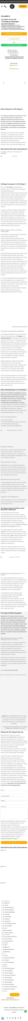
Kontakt (23, 6)
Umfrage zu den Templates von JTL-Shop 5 (15, 728)
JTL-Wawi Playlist (7, 970)
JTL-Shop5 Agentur (8, 907)
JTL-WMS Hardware (8, 962)
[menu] (2, 6)
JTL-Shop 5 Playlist (8, 973)
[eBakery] (12, 6)
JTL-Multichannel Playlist (10, 986)
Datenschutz (8, 1009)
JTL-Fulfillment (7, 916)
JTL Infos (3, 953)
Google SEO (6, 947)
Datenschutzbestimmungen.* (9, 838)
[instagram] (9, 1017)
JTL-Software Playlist (8, 968)
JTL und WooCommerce (10, 936)
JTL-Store (12, 716)
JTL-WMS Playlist (7, 982)
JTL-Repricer (6, 919)
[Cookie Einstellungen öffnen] (2, 1019)
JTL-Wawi (10, 151)
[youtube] (15, 1017)
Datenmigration (7, 930)
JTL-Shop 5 (6, 960)
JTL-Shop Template (8, 909)
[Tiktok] (20, 1017)
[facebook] (7, 1017)
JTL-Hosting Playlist (8, 980)
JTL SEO (5, 944)
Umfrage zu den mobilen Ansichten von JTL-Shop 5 (15, 726)
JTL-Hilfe (5, 955)
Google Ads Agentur (8, 949)
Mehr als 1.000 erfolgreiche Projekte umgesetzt (14, 1)
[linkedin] (12, 1017)
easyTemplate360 (6, 338)
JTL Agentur (6, 903)
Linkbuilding (6, 951)
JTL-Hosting (16, 151)
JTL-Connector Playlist (9, 975)
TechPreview (12, 737)
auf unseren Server (20, 781)
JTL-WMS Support (8, 932)
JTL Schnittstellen (5, 934)
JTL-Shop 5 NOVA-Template (10, 670)
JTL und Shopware (8, 941)
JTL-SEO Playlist (7, 977)
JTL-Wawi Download (8, 957)
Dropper (20, 336)
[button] (4, 83)
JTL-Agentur (9, 123)
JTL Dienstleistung (5, 901)
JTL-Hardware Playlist (9, 989)
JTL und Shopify (7, 938)
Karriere (14, 1012)
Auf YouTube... (4, 966)
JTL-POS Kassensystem (9, 923)
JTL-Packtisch (7, 921)
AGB (21, 1009)
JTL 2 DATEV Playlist (8, 984)
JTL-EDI (5, 928)
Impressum (16, 1009)
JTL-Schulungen (7, 925)
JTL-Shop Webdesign (9, 912)
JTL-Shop (4, 151)
